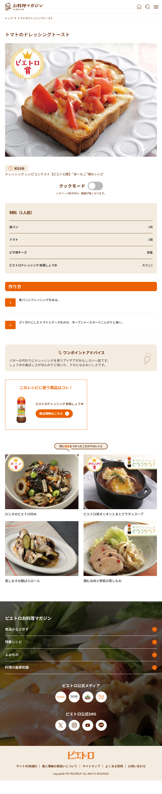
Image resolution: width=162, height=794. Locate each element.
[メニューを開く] (156, 7)
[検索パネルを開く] (147, 7)
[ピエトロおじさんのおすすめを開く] (24, 7)
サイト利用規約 (26, 766)
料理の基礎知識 (17, 667)
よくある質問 (114, 766)
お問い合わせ (137, 766)
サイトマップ (91, 766)
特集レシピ (13, 641)
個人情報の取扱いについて (59, 766)
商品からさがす (17, 629)
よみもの (12, 654)
